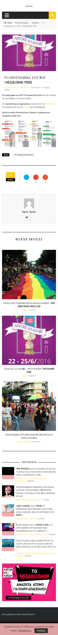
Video (24, 310)
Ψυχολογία (21, 481)
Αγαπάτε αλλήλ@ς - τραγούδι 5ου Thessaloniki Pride (29, 370)
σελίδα (26, 107)
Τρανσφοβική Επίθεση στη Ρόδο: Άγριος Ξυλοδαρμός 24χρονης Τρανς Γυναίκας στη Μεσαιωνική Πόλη (35, 491)
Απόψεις (8, 87)
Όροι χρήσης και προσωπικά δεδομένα (18, 614)
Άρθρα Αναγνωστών (40, 553)
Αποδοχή (41, 630)
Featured (19, 478)
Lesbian (29, 6)
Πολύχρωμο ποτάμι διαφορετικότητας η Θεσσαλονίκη (29, 436)
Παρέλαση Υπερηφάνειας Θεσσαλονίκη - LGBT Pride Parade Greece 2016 (29, 304)
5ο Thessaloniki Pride (23, 155)
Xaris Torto (29, 212)
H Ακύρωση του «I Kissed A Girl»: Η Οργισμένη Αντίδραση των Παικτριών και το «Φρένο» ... (34, 527)
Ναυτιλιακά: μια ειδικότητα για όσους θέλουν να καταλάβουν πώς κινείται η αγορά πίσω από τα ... (36, 545)
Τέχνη (45, 534)
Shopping (27, 553)
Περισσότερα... (25, 630)
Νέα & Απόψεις (21, 87)
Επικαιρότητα (24, 442)
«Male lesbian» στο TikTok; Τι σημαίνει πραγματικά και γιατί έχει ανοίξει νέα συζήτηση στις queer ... (35, 510)
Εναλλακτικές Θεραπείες (35, 478)
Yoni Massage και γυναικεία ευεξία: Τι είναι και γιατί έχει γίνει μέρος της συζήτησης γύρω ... (36, 471)
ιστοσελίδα (50, 103)
